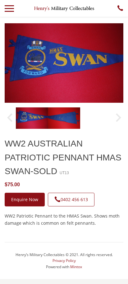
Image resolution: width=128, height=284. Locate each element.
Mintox (76, 266)
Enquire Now (24, 199)
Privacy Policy (64, 260)
